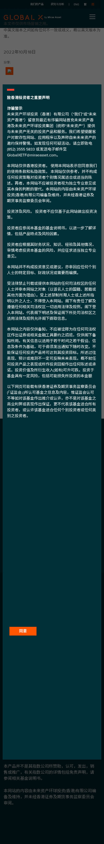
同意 (23, 631)
